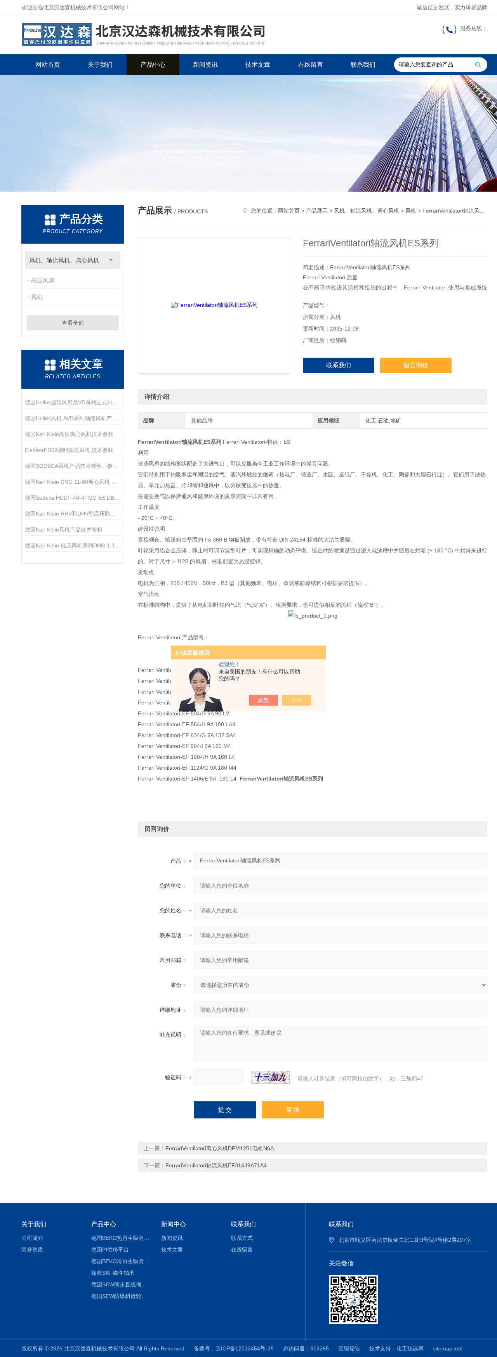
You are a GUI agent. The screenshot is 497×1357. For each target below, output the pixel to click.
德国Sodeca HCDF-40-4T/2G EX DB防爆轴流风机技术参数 (73, 498)
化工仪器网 (410, 1348)
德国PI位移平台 (110, 1249)
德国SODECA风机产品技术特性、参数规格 (73, 466)
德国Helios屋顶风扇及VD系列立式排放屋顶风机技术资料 (73, 402)
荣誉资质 (32, 1249)
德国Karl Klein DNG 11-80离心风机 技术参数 (73, 482)
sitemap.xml (447, 1348)
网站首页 (47, 64)
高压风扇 (42, 280)
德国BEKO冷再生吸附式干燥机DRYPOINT (120, 1261)
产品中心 (153, 64)
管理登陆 (349, 1348)
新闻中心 (173, 1224)
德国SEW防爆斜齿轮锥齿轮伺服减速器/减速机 (120, 1296)
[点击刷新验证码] (270, 1077)
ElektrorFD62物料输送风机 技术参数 (69, 450)
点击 (110, 260)
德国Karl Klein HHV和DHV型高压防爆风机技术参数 (73, 514)
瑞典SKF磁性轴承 (112, 1273)
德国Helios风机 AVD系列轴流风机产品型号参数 (73, 418)
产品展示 (317, 211)
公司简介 (32, 1238)
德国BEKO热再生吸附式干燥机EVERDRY (120, 1238)
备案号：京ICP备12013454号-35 (234, 1348)
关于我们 (100, 64)
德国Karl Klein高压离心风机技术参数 (69, 434)
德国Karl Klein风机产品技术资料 (64, 529)
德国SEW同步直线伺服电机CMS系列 (120, 1284)
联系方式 (242, 1238)
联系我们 (363, 64)
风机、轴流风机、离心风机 (64, 260)
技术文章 (257, 64)
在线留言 (310, 64)
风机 (37, 297)
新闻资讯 (205, 64)
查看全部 (73, 323)
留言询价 (415, 365)
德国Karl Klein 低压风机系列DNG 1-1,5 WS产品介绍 (73, 545)
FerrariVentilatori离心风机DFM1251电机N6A (219, 1148)
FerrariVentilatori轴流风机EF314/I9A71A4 (216, 1165)
